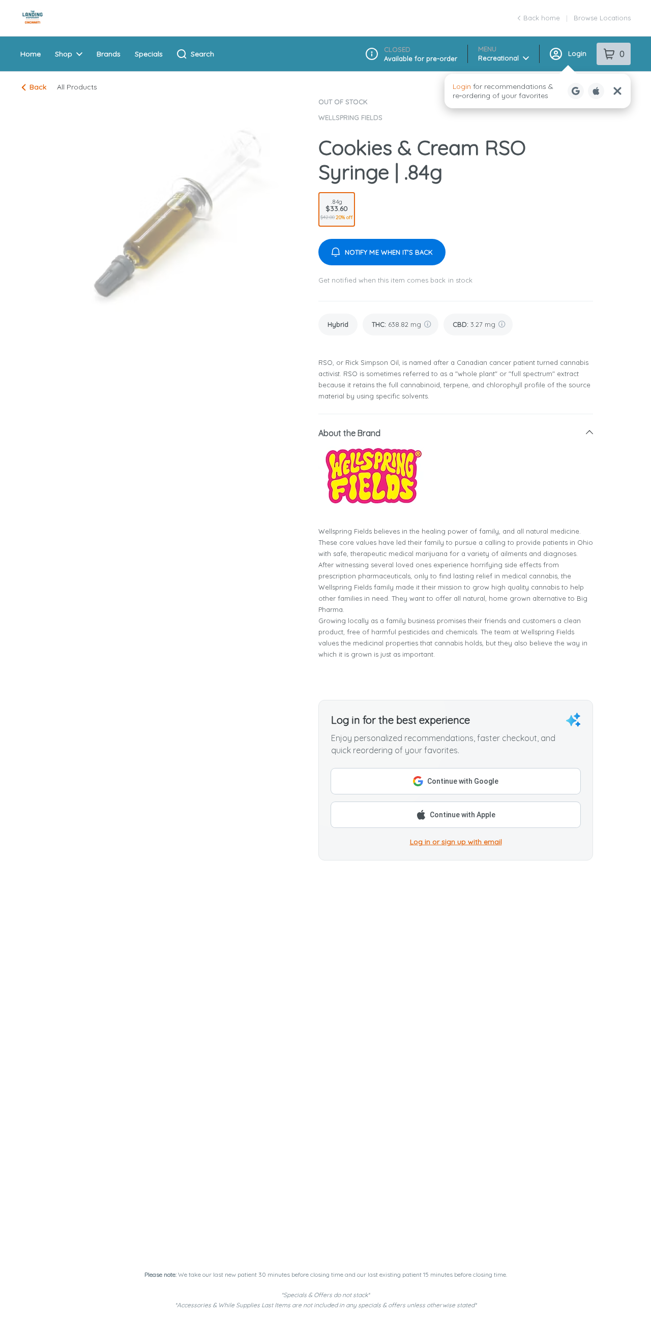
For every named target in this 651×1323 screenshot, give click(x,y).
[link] (338, 324)
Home (30, 53)
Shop (63, 53)
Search (202, 53)
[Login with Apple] (596, 91)
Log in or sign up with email (456, 841)
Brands (109, 53)
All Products (77, 87)
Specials (149, 53)
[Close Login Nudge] (617, 91)
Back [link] (37, 86)
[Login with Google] (576, 91)
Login (577, 53)
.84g (336, 209)
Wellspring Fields (350, 117)
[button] (538, 91)
